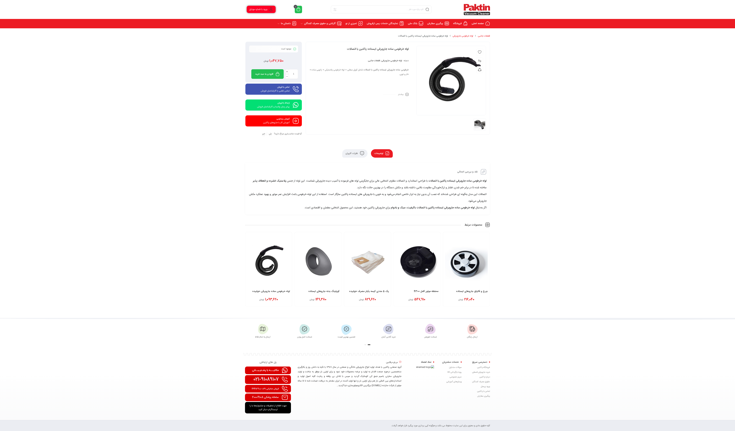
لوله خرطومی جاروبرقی (462, 36)
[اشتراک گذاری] (479, 69)
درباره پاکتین (484, 377)
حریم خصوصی (456, 377)
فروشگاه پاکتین (483, 367)
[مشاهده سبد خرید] (298, 9)
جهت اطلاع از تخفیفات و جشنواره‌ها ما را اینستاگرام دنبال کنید (268, 407)
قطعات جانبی (484, 36)
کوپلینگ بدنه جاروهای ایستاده (323, 291)
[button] (369, 344)
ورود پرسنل (485, 386)
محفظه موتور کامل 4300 (426, 291)
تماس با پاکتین (483, 391)
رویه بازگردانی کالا (454, 372)
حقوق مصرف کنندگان (481, 382)
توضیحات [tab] (379, 153)
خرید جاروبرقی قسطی (481, 372)
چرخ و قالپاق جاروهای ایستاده (472, 291)
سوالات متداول (455, 367)
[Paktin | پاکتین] (477, 9)
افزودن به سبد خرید (264, 74)
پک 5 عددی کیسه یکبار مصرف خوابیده (369, 291)
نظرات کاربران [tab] (352, 153)
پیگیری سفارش (483, 396)
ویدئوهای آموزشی (454, 382)
